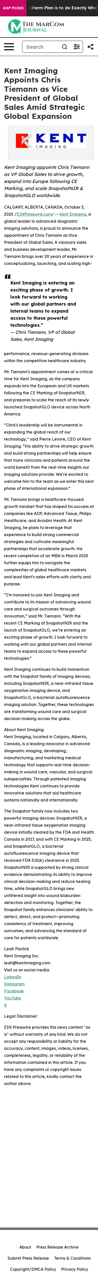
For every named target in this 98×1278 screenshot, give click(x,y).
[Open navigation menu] (9, 47)
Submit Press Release (28, 1258)
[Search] (65, 47)
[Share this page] (90, 47)
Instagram (14, 983)
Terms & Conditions (72, 1258)
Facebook (14, 990)
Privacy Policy (74, 1269)
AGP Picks (13, 8)
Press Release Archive (57, 1247)
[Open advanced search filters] (77, 47)
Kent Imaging (72, 214)
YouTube (12, 998)
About (25, 1247)
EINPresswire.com (34, 214)
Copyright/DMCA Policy (33, 1269)
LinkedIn (12, 976)
